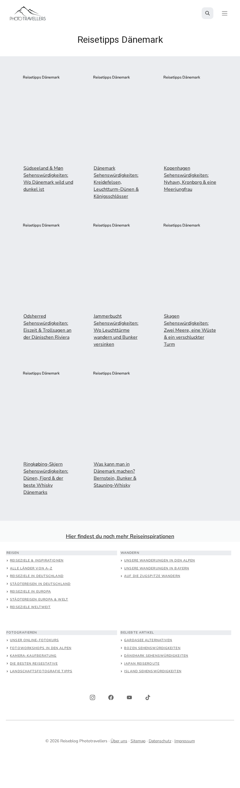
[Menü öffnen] (224, 13)
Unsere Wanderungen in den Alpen (159, 560)
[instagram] (92, 697)
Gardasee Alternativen (148, 640)
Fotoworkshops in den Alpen (40, 648)
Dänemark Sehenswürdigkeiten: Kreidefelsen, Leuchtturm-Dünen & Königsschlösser (116, 182)
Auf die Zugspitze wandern (152, 576)
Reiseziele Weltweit (30, 607)
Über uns (119, 741)
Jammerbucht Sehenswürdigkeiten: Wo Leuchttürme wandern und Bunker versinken (116, 330)
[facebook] (110, 697)
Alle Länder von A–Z (31, 568)
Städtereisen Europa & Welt (39, 599)
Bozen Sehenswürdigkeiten (152, 648)
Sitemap (138, 741)
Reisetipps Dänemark (41, 77)
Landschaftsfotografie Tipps (41, 671)
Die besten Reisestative (34, 663)
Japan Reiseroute (142, 663)
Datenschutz (160, 741)
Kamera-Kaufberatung (33, 655)
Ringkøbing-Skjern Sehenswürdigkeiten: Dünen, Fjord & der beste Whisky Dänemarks (45, 478)
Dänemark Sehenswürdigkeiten (156, 655)
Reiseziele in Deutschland (37, 576)
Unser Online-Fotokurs (34, 640)
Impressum (184, 741)
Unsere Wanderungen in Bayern (156, 568)
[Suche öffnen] (207, 13)
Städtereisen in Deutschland (40, 584)
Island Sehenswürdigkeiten (152, 671)
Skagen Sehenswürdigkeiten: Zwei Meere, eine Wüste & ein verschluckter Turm (190, 330)
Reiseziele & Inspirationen (37, 560)
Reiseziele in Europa (30, 591)
